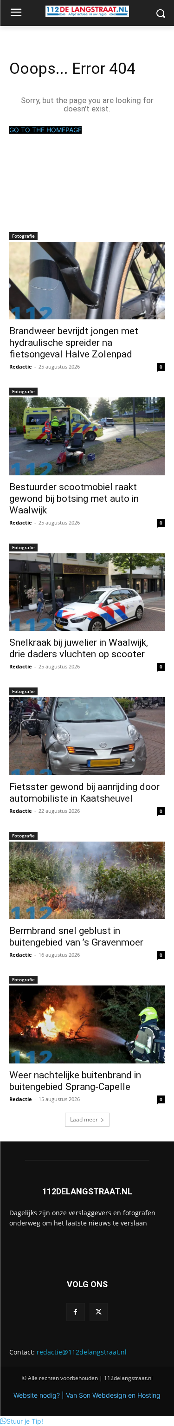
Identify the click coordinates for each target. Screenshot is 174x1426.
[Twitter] (99, 1312)
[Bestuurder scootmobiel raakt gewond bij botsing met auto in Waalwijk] (87, 436)
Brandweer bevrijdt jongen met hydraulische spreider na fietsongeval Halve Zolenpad (73, 342)
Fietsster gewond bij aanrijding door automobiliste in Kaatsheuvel (84, 792)
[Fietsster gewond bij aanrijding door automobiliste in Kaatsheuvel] (87, 736)
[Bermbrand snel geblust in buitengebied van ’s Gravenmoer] (87, 881)
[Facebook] (75, 1312)
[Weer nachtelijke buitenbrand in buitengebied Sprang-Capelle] (87, 1024)
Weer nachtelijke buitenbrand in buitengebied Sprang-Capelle (75, 1081)
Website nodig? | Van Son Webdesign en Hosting (87, 1395)
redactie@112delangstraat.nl (82, 1352)
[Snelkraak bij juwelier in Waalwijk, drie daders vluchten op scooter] (87, 592)
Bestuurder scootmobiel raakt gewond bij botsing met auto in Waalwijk (74, 498)
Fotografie (23, 236)
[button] (21, 1421)
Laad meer (84, 1119)
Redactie (20, 366)
